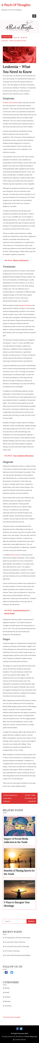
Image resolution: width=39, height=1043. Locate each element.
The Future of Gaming (12, 951)
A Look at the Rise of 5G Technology (17, 946)
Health (7, 992)
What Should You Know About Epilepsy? (10, 798)
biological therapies (25, 305)
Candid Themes (20, 1039)
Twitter (11, 972)
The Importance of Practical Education (17, 937)
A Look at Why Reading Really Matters (18, 955)
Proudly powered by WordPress (12, 1036)
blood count (15, 555)
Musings (7, 1001)
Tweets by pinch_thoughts (11, 1017)
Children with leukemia (10, 102)
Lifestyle (7, 997)
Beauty (7, 988)
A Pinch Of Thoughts (15, 5)
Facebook (6, 972)
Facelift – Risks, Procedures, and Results (30, 798)
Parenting (8, 1006)
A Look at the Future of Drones (15, 942)
